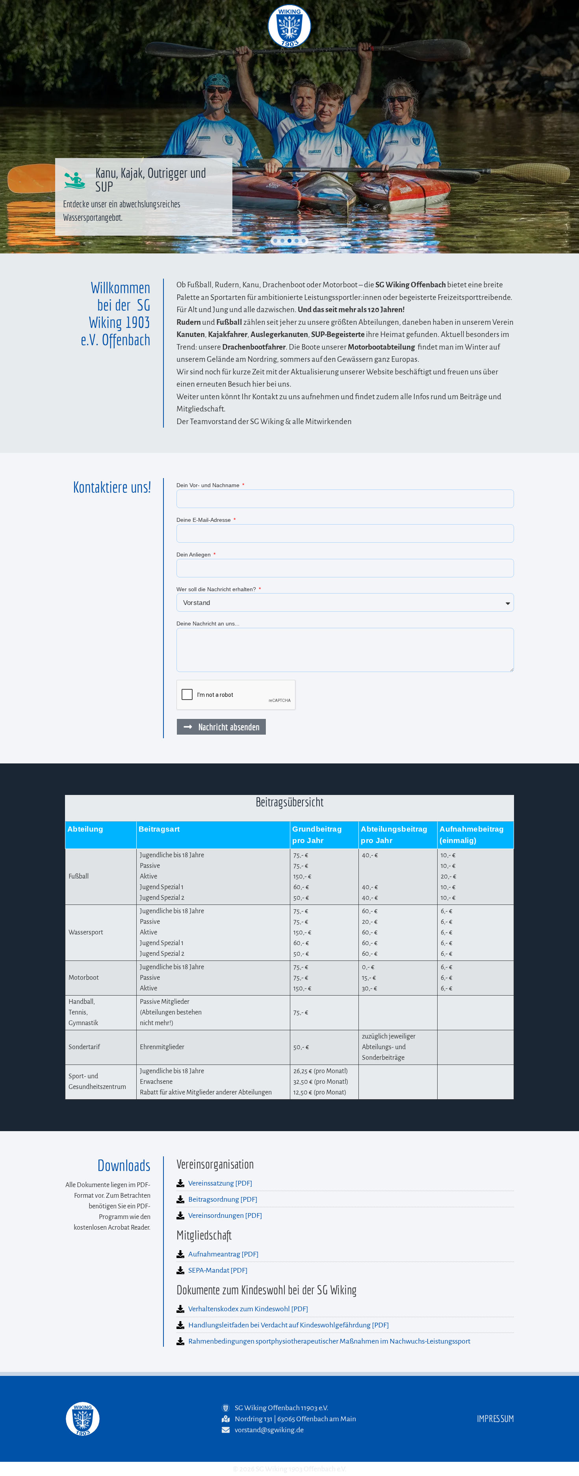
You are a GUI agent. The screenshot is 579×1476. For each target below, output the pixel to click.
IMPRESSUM (495, 1418)
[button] (275, 241)
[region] (289, 126)
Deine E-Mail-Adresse (204, 520)
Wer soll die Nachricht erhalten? (217, 589)
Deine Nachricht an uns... (207, 623)
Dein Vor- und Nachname (208, 485)
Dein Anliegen (194, 554)
